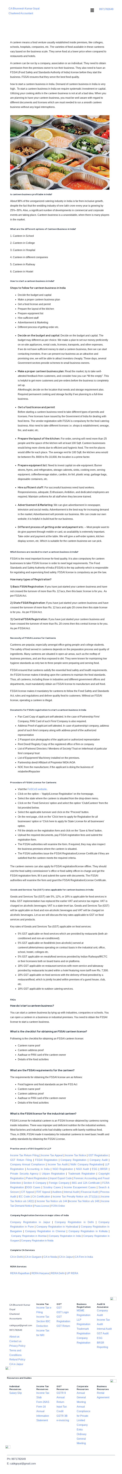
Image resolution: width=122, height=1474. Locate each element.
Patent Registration (37, 1178)
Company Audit (99, 1160)
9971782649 (106, 9)
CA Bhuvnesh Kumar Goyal (24, 8)
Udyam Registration (53, 1173)
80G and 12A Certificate (86, 1183)
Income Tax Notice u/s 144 (52, 1201)
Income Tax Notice (75, 1155)
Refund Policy (17, 1359)
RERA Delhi (58, 1273)
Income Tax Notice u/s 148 (84, 1201)
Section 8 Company (35, 1183)
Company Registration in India (65, 1236)
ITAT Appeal (43, 1192)
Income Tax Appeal (52, 1155)
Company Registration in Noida (37, 1240)
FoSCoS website (37, 789)
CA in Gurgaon (33, 1257)
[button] (92, 10)
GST (59, 1307)
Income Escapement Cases (80, 1187)
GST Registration (98, 1155)
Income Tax (42, 1316)
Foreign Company (59, 1183)
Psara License (41, 1206)
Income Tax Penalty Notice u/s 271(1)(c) (76, 1196)
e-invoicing (63, 1420)
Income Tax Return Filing (24, 1155)
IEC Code (24, 1196)
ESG (94, 1169)
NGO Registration (63, 1169)
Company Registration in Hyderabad (57, 1226)
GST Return (63, 1326)
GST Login (63, 1312)
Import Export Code (61, 1178)
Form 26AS (42, 1402)
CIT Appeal (27, 1192)
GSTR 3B (62, 1415)
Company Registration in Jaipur (30, 1222)
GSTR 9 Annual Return (61, 1398)
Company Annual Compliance (27, 1164)
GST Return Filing (21, 1160)
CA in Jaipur (66, 1257)
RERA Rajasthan (20, 1273)
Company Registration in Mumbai (29, 1236)
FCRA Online (58, 1206)
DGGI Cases (33, 1187)
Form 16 (41, 1406)
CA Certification (41, 1196)
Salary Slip (15, 1393)
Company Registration (73, 1160)
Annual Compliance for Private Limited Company (83, 1415)
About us (14, 1336)
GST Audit (102, 1333)
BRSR (104, 1169)
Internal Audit (71, 1192)
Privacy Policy (17, 1345)
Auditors (57, 1192)
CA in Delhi (16, 1257)
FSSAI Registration (46, 1160)
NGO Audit (82, 1169)
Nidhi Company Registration (86, 1164)
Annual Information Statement (42, 1416)
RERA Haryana (40, 1273)
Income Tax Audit (57, 1164)
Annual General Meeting (81, 1398)
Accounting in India (38, 1169)
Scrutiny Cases (52, 1187)
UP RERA (72, 1273)
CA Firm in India (84, 1257)
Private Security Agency (24, 1173)
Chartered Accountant (21, 13)
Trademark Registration (81, 1173)
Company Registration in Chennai (45, 1231)
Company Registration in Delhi (74, 1222)
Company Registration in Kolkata (88, 1231)
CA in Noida (50, 1257)
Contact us (15, 1341)
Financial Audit (89, 1192)
